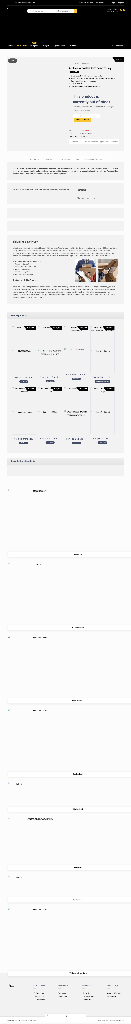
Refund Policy (39, 993)
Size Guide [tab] (65, 159)
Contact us (87, 1000)
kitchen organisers (86, 133)
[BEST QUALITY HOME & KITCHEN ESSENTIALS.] (13, 24)
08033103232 (39, 996)
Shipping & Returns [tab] (93, 159)
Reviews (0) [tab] (50, 159)
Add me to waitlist (82, 120)
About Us (86, 993)
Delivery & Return (89, 996)
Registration (62, 996)
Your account (62, 993)
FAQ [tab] (78, 159)
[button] (82, 3)
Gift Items (83, 136)
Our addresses (39, 1000)
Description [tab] (34, 159)
